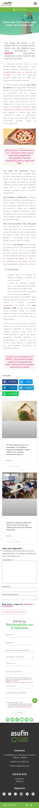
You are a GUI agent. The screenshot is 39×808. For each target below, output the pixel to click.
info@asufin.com (22, 766)
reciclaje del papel (15, 258)
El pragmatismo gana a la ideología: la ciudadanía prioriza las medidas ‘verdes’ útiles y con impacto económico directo (18, 449)
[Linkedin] (27, 720)
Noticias (19, 781)
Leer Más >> (9, 460)
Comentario (8, 560)
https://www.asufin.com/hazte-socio (19, 682)
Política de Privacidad (22, 707)
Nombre (6, 586)
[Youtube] (22, 720)
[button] (35, 3)
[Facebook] (8, 720)
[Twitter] (12, 720)
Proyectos (19, 779)
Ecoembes (8, 305)
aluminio (32, 187)
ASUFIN (8, 53)
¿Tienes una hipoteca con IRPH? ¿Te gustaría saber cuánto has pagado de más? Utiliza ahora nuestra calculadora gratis (19, 361)
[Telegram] (31, 720)
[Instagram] (17, 720)
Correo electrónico (10, 594)
